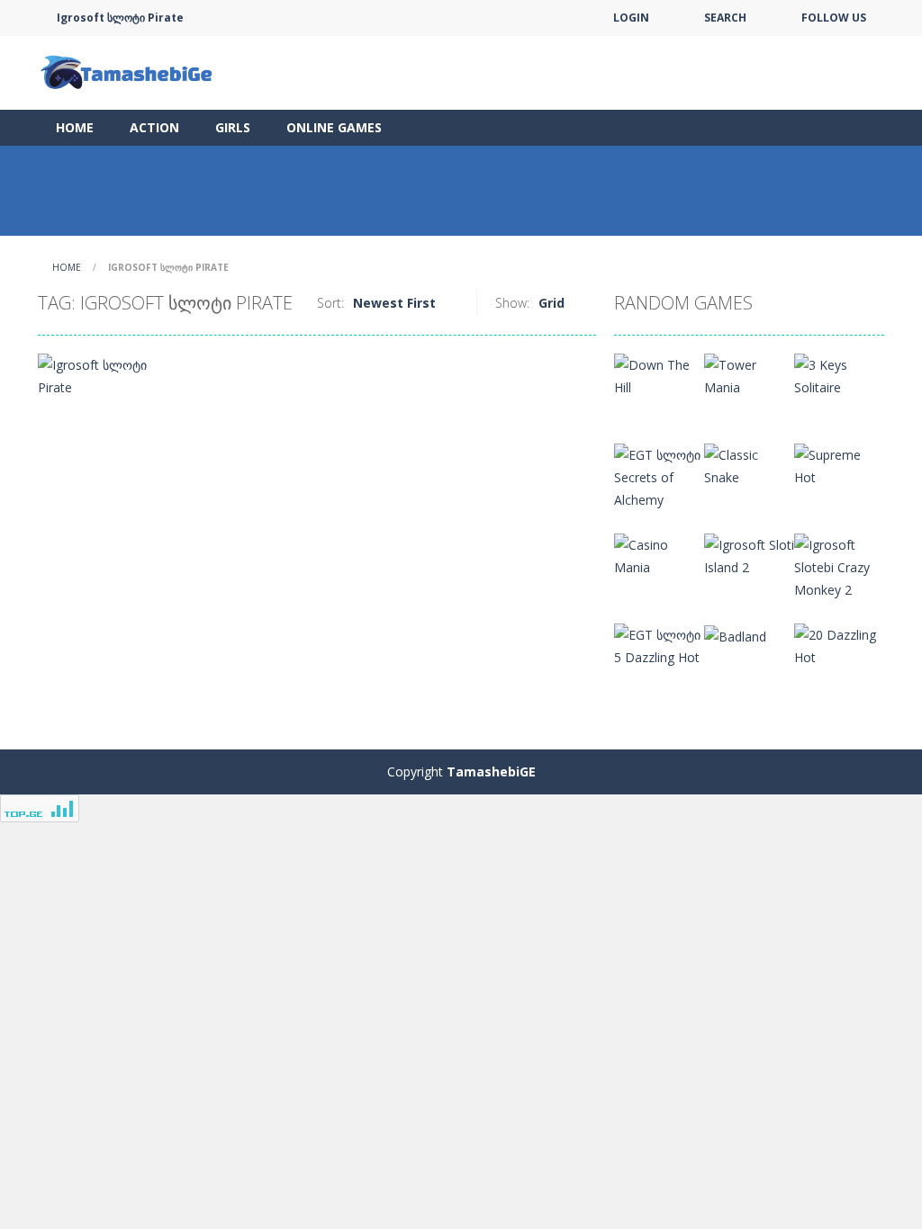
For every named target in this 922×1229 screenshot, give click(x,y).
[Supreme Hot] (839, 464)
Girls (232, 127)
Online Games (334, 127)
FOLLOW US (833, 17)
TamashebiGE (491, 771)
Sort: (330, 302)
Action (154, 127)
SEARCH (725, 17)
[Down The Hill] (659, 374)
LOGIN (631, 17)
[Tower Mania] (749, 374)
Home (75, 127)
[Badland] (735, 634)
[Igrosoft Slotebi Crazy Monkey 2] (839, 565)
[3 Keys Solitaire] (839, 374)
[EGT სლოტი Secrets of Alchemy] (659, 475)
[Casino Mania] (659, 554)
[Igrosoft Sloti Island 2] (749, 554)
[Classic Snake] (749, 464)
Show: (512, 302)
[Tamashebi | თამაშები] (128, 71)
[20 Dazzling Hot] (839, 644)
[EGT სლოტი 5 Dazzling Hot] (659, 644)
